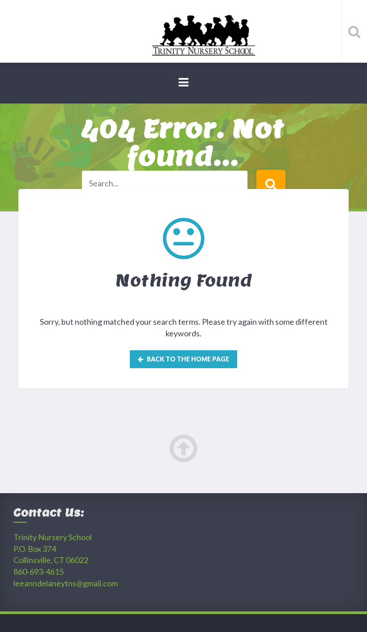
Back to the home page (187, 359)
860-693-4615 (38, 571)
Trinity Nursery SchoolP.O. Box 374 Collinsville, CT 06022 (52, 548)
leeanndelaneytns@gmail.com (65, 583)
